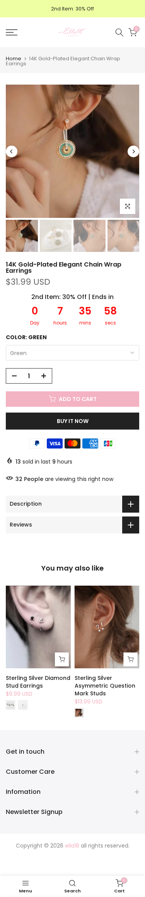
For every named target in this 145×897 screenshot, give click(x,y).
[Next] (133, 151)
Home (13, 58)
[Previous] (11, 151)
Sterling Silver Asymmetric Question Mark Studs (105, 685)
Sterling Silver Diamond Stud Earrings (38, 682)
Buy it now (73, 421)
